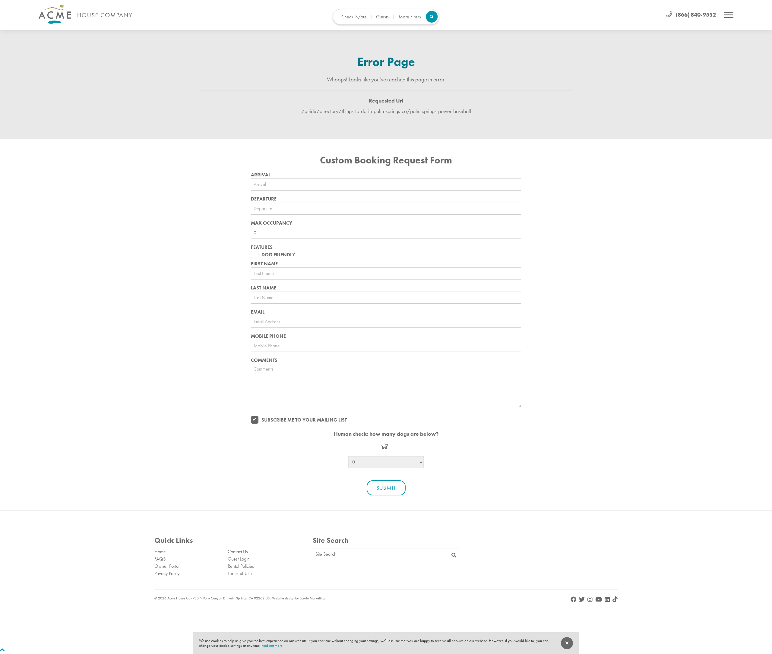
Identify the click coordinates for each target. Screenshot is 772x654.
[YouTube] (599, 599)
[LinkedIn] (608, 599)
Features (262, 247)
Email (257, 312)
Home (160, 551)
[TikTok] (615, 599)
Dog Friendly (278, 254)
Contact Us (238, 551)
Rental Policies (241, 566)
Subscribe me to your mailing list (304, 420)
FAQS (160, 559)
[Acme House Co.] (85, 14)
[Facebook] (574, 599)
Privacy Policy (166, 573)
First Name (264, 263)
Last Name (263, 288)
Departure (264, 199)
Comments (264, 360)
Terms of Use (240, 573)
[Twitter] (582, 599)
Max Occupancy (271, 223)
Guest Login (239, 559)
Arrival (261, 174)
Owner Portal (166, 566)
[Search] (453, 555)
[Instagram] (590, 599)
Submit (386, 487)
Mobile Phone (268, 336)
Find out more (272, 645)
